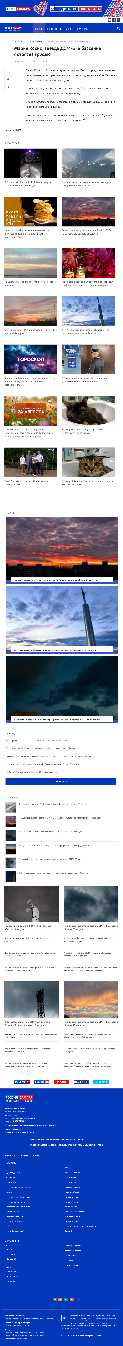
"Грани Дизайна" (12, 1168)
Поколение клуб (13, 1211)
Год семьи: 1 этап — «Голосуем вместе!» (81, 1226)
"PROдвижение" (71, 1168)
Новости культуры (72, 1187)
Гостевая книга (71, 1255)
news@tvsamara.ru (27, 1118)
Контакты (69, 1260)
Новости (38, 29)
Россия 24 (11, 1254)
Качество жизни (71, 1202)
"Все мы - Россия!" (72, 1173)
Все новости (61, 781)
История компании (73, 1246)
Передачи (10, 1163)
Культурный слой (72, 1192)
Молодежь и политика (15, 1202)
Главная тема (11, 1182)
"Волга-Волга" (71, 1207)
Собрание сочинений (15, 1221)
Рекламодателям (72, 1265)
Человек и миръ (71, 1197)
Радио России (13, 1276)
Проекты (24, 1155)
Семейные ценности (14, 1216)
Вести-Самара (12, 1178)
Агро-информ (70, 1182)
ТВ (61, 29)
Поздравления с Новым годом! (19, 1207)
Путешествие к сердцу (74, 1211)
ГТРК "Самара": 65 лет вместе (18, 1187)
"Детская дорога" (13, 1173)
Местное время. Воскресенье (18, 1197)
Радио (68, 29)
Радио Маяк (12, 1272)
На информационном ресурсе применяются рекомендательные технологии (66, 1145)
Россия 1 (10, 1249)
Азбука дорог (70, 1178)
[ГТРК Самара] (18, 30)
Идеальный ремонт (73, 1216)
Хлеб (8, 1226)
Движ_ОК (69, 1231)
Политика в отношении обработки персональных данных (58, 1139)
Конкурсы (52, 29)
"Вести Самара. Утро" (15, 1231)
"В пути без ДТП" (72, 1221)
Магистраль (11, 1192)
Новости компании (73, 1251)
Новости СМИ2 (12, 130)
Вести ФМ (11, 1281)
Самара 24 (11, 1259)
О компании (81, 29)
